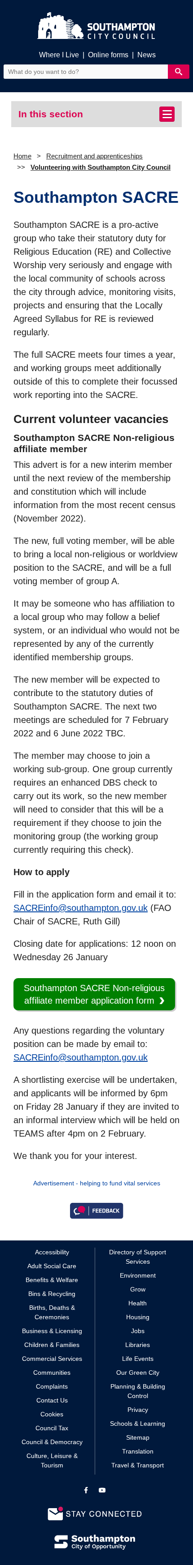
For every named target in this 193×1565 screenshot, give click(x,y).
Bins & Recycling (51, 1293)
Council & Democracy (52, 1441)
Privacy (137, 1409)
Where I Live (59, 55)
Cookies (51, 1414)
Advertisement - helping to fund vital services (96, 1183)
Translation (138, 1451)
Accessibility (52, 1252)
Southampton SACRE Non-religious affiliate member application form (94, 994)
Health (137, 1303)
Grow (137, 1289)
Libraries (137, 1344)
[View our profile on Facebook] (86, 1490)
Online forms (108, 55)
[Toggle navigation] (167, 114)
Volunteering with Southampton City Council (101, 167)
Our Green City (137, 1372)
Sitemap (137, 1437)
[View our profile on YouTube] (102, 1490)
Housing (137, 1317)
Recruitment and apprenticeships (94, 156)
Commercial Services (52, 1358)
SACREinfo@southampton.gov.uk (80, 908)
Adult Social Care (51, 1266)
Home (22, 156)
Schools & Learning (137, 1423)
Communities (51, 1372)
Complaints (52, 1386)
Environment (138, 1275)
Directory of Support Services (137, 1257)
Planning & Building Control (137, 1391)
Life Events (138, 1358)
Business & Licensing (52, 1330)
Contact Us (52, 1400)
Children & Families (51, 1344)
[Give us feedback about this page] (96, 1210)
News (146, 55)
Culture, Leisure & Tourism (52, 1460)
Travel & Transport (137, 1465)
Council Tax (51, 1428)
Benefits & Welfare (52, 1279)
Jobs (138, 1330)
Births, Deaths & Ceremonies (52, 1312)
